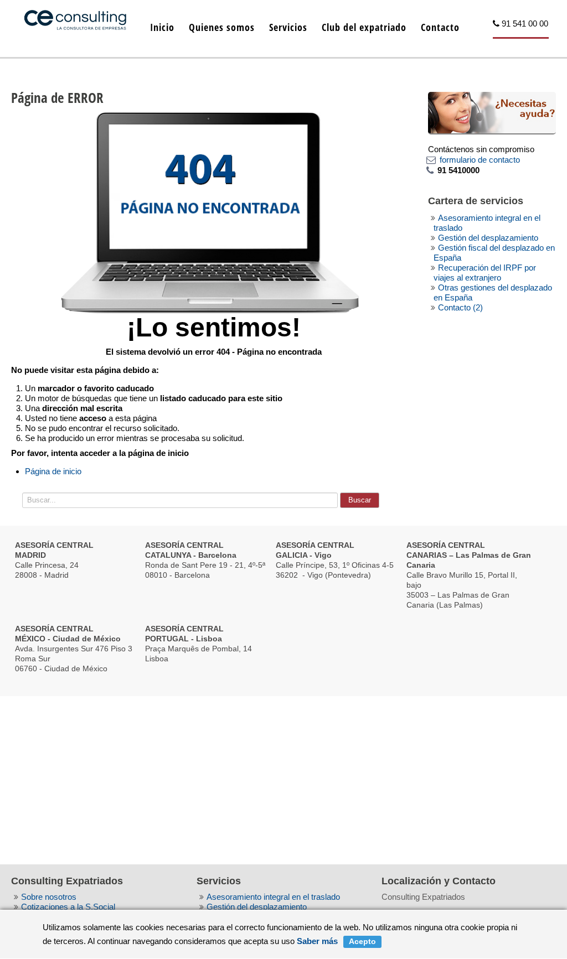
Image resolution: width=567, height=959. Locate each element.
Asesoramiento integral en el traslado (273, 896)
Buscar (359, 500)
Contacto (440, 27)
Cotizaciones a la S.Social (68, 906)
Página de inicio (53, 471)
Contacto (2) (460, 307)
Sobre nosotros (48, 896)
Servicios (288, 27)
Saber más (317, 941)
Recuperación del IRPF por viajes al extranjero (485, 272)
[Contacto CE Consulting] (492, 112)
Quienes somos (222, 27)
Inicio (162, 27)
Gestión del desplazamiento (488, 237)
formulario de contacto (480, 159)
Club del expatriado (364, 27)
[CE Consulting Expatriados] (75, 15)
